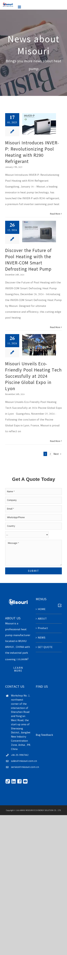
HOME (42, 609)
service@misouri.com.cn (21, 767)
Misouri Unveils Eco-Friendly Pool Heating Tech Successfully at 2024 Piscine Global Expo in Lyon (33, 376)
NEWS (41, 637)
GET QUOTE (45, 647)
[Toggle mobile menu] (19, 7)
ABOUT (42, 618)
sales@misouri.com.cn (21, 761)
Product (43, 628)
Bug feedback (44, 735)
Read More (55, 214)
